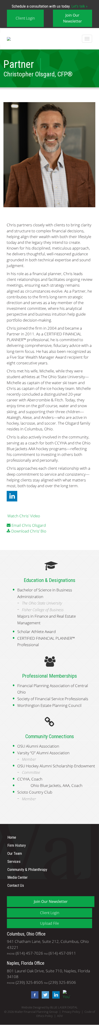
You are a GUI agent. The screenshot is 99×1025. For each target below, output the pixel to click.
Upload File (49, 923)
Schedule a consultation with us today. (49, 6)
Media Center (17, 877)
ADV (60, 1016)
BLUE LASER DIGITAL (64, 1007)
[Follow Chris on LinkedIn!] (12, 495)
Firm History (16, 845)
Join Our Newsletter (72, 18)
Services (13, 861)
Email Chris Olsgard (29, 525)
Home (11, 837)
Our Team (14, 853)
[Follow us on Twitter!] (44, 994)
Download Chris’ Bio (28, 531)
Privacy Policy (71, 1012)
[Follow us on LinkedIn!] (55, 994)
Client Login (25, 18)
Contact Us (15, 885)
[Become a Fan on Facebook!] (33, 994)
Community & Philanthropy (27, 869)
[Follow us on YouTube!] (65, 994)
